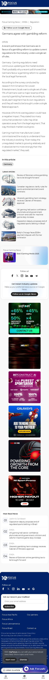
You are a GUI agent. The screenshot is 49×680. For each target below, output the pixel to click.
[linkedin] (26, 275)
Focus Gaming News (11, 22)
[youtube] (31, 275)
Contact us (31, 628)
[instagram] (22, 275)
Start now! (10, 660)
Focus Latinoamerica (11, 624)
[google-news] (33, 589)
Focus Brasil (7, 628)
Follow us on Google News (24, 294)
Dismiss (23, 660)
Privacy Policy (31, 633)
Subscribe (9, 606)
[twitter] (17, 275)
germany (8, 164)
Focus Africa (7, 619)
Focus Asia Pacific (9, 615)
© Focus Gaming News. (8, 633)
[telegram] (36, 275)
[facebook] (12, 275)
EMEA (24, 22)
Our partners (32, 615)
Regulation (34, 22)
